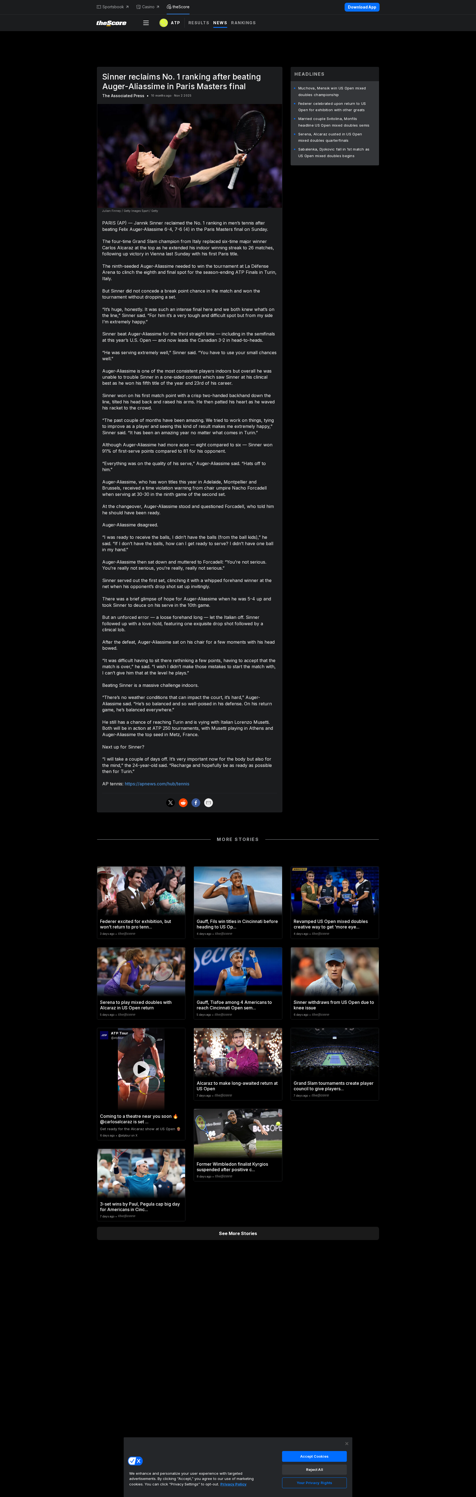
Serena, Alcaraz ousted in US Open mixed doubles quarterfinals (330, 137)
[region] (238, 1467)
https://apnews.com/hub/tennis (157, 783)
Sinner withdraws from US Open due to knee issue (334, 1004)
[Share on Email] (208, 802)
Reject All (314, 1469)
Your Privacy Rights (314, 1482)
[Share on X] (170, 802)
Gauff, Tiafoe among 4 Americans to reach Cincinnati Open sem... (234, 1004)
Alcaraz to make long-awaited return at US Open (237, 1085)
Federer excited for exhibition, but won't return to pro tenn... (135, 924)
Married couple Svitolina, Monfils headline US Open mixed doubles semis (334, 121)
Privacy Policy (233, 1484)
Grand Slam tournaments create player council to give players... (334, 1085)
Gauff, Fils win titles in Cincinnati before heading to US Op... (237, 924)
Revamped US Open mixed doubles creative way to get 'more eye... (331, 924)
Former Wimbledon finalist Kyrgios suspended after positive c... (232, 1166)
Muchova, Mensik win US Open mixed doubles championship (332, 91)
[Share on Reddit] (183, 802)
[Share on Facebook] (195, 802)
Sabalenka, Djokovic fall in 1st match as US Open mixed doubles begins (334, 152)
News (220, 22)
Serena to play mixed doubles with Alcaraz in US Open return (136, 1004)
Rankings (243, 22)
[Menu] (146, 23)
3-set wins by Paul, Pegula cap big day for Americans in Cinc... (140, 1206)
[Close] (346, 1443)
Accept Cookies (314, 1456)
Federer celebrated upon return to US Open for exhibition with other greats (332, 106)
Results (199, 22)
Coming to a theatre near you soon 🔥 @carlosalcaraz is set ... (139, 1118)
